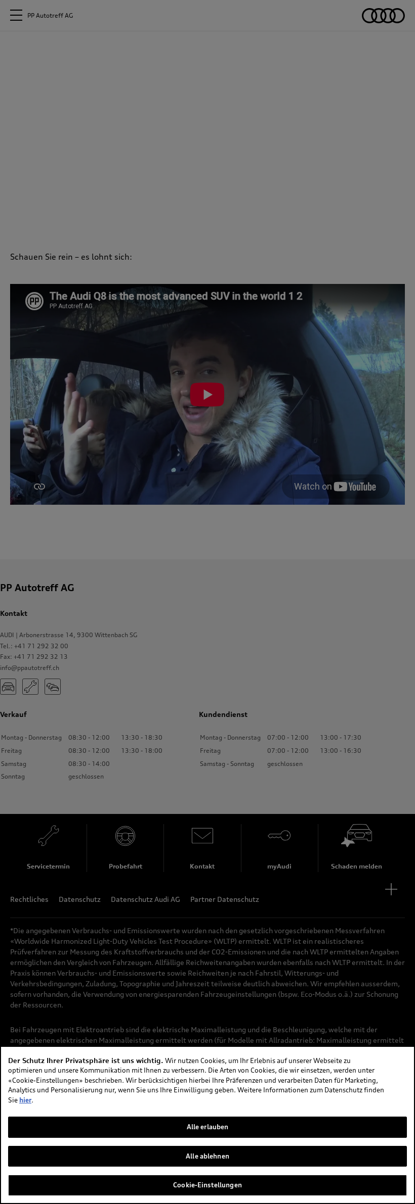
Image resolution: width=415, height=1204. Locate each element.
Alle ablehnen (207, 1156)
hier (25, 1100)
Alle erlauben (208, 1127)
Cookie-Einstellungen (207, 1185)
